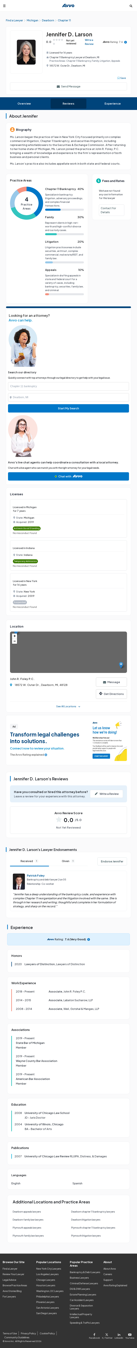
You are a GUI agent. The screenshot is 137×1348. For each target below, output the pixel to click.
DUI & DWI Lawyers (80, 1288)
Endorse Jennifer (112, 861)
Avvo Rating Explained (115, 1285)
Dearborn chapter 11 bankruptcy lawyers (93, 1211)
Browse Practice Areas (15, 1285)
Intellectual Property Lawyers (81, 1316)
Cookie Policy (47, 1333)
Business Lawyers (79, 1277)
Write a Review (89, 41)
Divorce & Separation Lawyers (81, 1307)
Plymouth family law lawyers (28, 1235)
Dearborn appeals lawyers (27, 1211)
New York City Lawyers (48, 1268)
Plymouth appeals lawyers (27, 1227)
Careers (107, 1274)
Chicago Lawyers (45, 1279)
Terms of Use (10, 1333)
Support (108, 1279)
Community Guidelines (16, 1337)
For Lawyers (9, 1296)
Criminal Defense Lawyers (84, 1283)
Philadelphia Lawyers (47, 1296)
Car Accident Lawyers (82, 1299)
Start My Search (68, 408)
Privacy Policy (28, 1333)
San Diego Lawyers (46, 1313)
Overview (24, 103)
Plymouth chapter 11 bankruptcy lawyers (93, 1227)
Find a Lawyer (10, 1268)
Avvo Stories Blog (12, 1290)
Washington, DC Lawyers (49, 1290)
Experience (113, 103)
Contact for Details (108, 210)
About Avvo (109, 1268)
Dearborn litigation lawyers (85, 1219)
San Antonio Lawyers (47, 1307)
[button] (121, 665)
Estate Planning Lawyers (83, 1294)
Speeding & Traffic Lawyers (85, 1322)
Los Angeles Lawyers (47, 1274)
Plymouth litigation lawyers (86, 1235)
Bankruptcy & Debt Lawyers (85, 1272)
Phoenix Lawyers (45, 1301)
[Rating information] (125, 42)
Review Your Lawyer (13, 1274)
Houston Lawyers (45, 1285)
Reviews (68, 103)
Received (29, 861)
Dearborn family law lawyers (28, 1219)
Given (67, 861)
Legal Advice (9, 1279)
